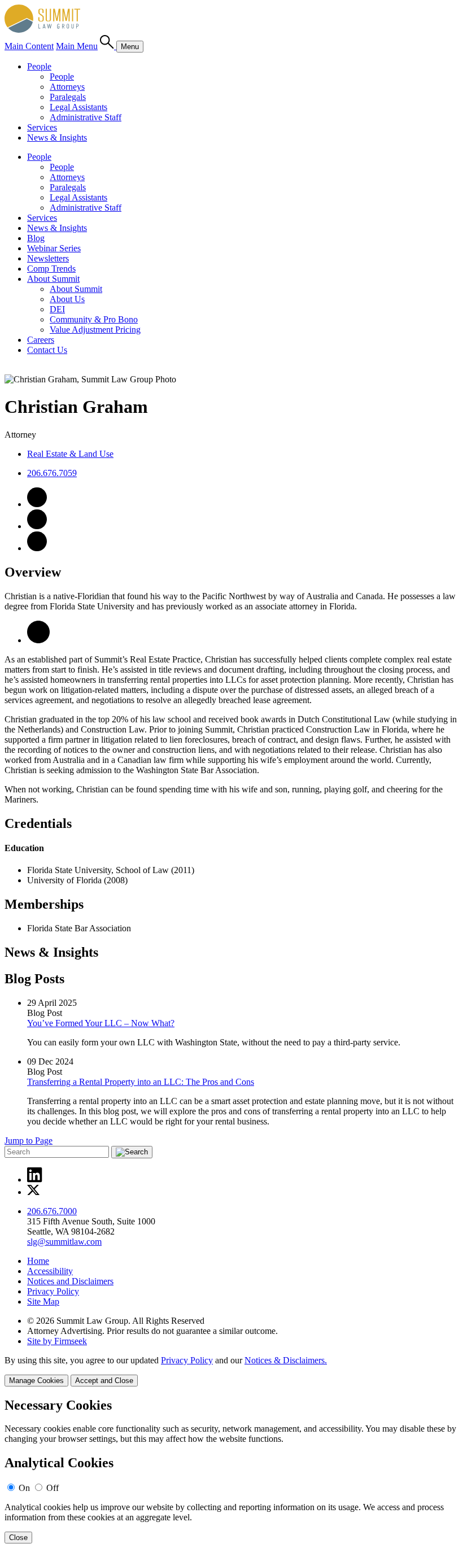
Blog (36, 238)
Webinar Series (54, 248)
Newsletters (48, 258)
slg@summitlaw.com (64, 1241)
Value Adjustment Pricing (95, 329)
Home (38, 1261)
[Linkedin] (34, 1179)
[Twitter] (33, 1192)
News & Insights (57, 137)
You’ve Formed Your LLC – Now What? (100, 1023)
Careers (40, 340)
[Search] (108, 46)
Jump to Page (29, 1140)
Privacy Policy (53, 1291)
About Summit (53, 279)
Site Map (43, 1301)
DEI (57, 309)
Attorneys (67, 86)
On (24, 1488)
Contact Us (47, 350)
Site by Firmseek (57, 1341)
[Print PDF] (37, 548)
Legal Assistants (78, 107)
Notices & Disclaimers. (285, 1360)
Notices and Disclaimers (70, 1281)
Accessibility (50, 1271)
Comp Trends (51, 268)
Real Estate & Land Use (70, 454)
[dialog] (231, 1370)
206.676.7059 (52, 473)
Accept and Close (104, 1380)
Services (42, 127)
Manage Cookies (36, 1380)
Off (52, 1488)
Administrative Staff (85, 117)
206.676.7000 (52, 1211)
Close (18, 1537)
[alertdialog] (231, 1471)
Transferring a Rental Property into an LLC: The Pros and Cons (140, 1082)
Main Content (29, 46)
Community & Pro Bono (94, 319)
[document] (231, 1471)
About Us (67, 299)
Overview (33, 572)
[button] (38, 640)
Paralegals (68, 97)
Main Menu (77, 46)
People (39, 66)
